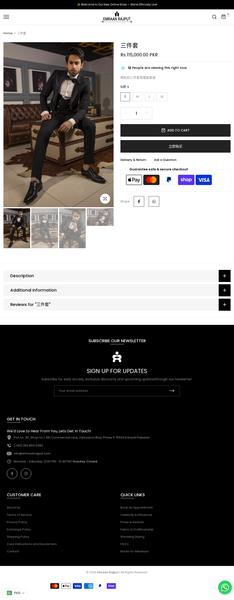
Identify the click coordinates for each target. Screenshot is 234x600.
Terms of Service (19, 515)
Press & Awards (132, 522)
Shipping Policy (18, 537)
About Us (13, 507)
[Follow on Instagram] (26, 473)
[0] (223, 16)
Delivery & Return (133, 160)
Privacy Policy (17, 522)
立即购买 (175, 146)
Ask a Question (165, 160)
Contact (13, 551)
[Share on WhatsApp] (154, 201)
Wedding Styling (132, 537)
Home (8, 33)
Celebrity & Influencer (136, 515)
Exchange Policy (19, 529)
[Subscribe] (172, 391)
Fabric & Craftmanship (137, 529)
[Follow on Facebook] (12, 473)
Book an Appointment (136, 507)
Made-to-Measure (134, 551)
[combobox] (14, 593)
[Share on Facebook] (139, 201)
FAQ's (124, 544)
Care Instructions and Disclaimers (32, 544)
